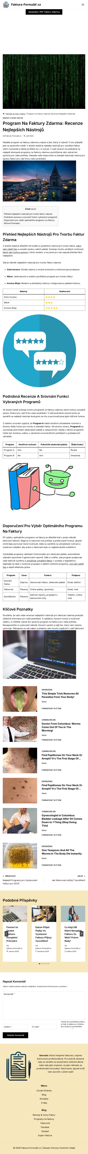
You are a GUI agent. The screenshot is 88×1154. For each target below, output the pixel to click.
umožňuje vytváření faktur (39, 561)
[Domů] (3, 114)
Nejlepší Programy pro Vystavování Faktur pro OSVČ (20, 880)
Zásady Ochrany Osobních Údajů (59, 1148)
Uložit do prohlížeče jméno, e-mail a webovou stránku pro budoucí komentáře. (73, 1024)
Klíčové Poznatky (12, 223)
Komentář (9, 994)
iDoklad (45, 1131)
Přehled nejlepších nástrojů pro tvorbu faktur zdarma (28, 214)
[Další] (81, 934)
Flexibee (45, 1127)
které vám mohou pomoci (15, 252)
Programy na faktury (44, 1119)
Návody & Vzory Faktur (13, 118)
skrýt (33, 209)
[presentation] (15, 914)
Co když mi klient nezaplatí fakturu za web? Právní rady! (73, 934)
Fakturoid (45, 1123)
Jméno (8, 1027)
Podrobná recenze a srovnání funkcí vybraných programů (30, 217)
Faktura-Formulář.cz (13, 136)
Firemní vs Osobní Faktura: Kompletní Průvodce (12, 934)
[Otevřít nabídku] (82, 5)
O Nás (44, 1103)
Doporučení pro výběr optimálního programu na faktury (29, 220)
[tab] (39, 963)
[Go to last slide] (6, 934)
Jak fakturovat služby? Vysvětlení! (68, 878)
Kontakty (44, 1099)
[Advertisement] (44, 32)
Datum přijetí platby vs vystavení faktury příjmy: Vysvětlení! (43, 934)
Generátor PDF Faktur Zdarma (44, 12)
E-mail (36, 1027)
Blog (44, 1094)
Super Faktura (45, 1135)
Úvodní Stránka (44, 1090)
